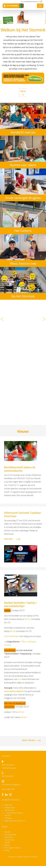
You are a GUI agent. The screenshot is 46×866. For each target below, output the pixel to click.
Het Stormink (9, 810)
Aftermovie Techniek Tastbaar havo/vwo (22, 514)
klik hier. (27, 619)
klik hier (21, 712)
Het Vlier (7, 815)
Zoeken (7, 842)
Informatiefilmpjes (11, 636)
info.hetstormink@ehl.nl (11, 784)
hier (20, 679)
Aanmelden (8, 837)
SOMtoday (31, 641)
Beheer (7, 845)
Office (23, 641)
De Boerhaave (9, 807)
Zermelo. (7, 645)
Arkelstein (8, 805)
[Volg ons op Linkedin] (7, 795)
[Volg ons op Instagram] (11, 795)
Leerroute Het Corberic (14, 813)
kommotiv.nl (33, 856)
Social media (9, 840)
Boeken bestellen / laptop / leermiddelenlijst (20, 604)
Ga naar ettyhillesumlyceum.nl (30, 1)
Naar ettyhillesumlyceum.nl (14, 820)
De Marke (8, 818)
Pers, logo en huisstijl (12, 847)
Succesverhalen (10, 834)
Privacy (7, 850)
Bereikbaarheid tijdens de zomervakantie (19, 469)
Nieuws (7, 832)
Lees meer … (9, 539)
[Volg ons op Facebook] (3, 795)
